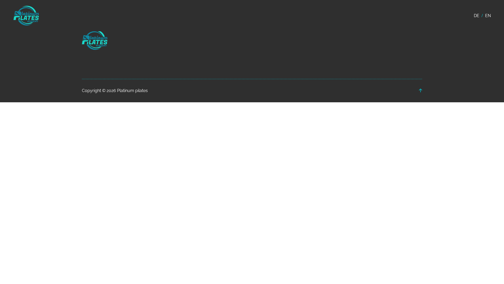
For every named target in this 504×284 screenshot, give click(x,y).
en (488, 15)
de (476, 15)
